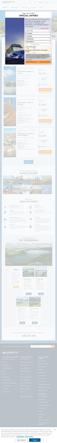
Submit (38, 62)
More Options (21, 440)
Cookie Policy (20, 437)
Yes (28, 48)
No (34, 48)
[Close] (54, 429)
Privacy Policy (29, 59)
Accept (35, 440)
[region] (28, 435)
